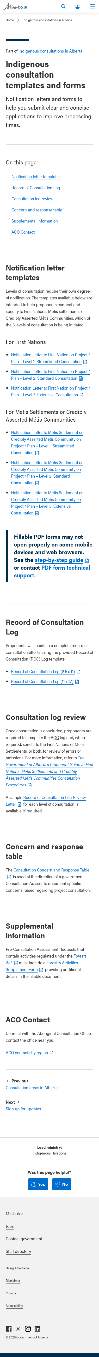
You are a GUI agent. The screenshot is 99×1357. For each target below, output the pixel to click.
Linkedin (37, 1329)
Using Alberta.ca (17, 1267)
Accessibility (14, 1305)
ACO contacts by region (27, 1052)
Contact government (24, 1238)
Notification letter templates (36, 176)
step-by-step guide (59, 559)
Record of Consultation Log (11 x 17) (42, 681)
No (65, 1184)
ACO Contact (23, 232)
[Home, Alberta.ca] (15, 6)
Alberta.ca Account (78, 5)
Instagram (28, 1329)
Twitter (18, 1329)
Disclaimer (13, 1280)
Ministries (14, 1213)
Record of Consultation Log (36, 187)
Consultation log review (32, 199)
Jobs (10, 1226)
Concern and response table (37, 210)
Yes (41, 1184)
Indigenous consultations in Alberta (47, 19)
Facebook (9, 1329)
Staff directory (18, 1251)
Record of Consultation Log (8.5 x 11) (43, 671)
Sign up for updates (23, 1109)
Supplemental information (35, 221)
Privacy (11, 1292)
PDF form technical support (52, 571)
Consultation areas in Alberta (32, 1087)
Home (10, 19)
